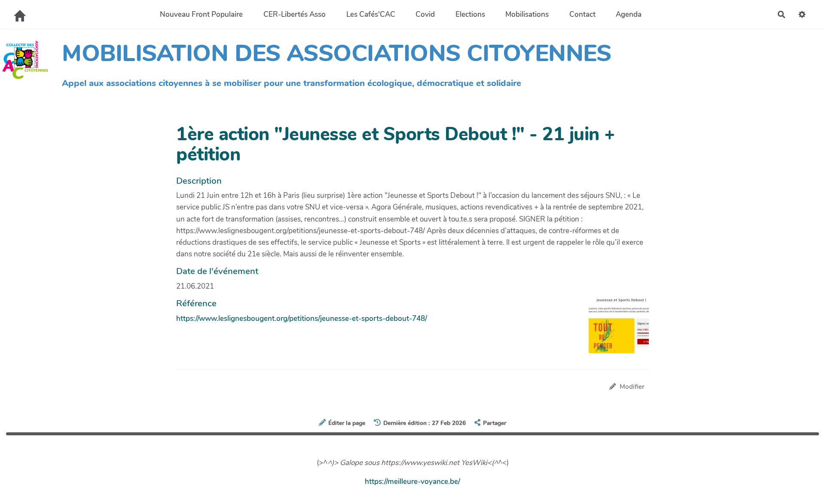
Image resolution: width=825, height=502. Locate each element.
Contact (582, 14)
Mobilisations (527, 14)
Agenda (629, 14)
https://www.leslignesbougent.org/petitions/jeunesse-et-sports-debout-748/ (301, 318)
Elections (470, 14)
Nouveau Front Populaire (201, 14)
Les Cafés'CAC (370, 14)
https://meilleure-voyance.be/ (412, 482)
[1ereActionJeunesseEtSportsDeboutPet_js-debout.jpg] (614, 329)
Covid (425, 14)
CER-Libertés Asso (294, 14)
